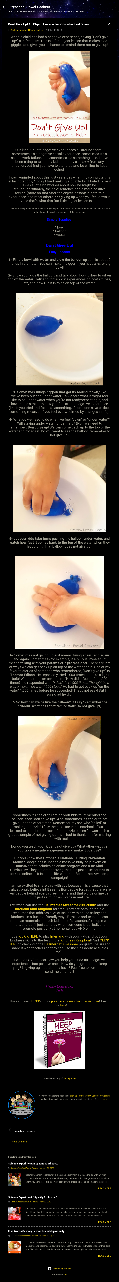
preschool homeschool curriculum (75, 1001)
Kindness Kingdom (75, 940)
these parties (69, 1078)
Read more (104, 1188)
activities (19, 1131)
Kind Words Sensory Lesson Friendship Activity (36, 1231)
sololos (65, 1274)
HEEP (35, 1001)
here (63, 1005)
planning (31, 1131)
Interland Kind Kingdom (33, 909)
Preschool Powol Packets (29, 7)
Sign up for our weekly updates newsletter (90, 1095)
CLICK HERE (28, 936)
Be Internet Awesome (61, 944)
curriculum (70, 905)
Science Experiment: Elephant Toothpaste (33, 1163)
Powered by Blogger (61, 1268)
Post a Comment (19, 1141)
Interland (57, 936)
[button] (109, 24)
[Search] (115, 7)
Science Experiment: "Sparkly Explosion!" (32, 1197)
